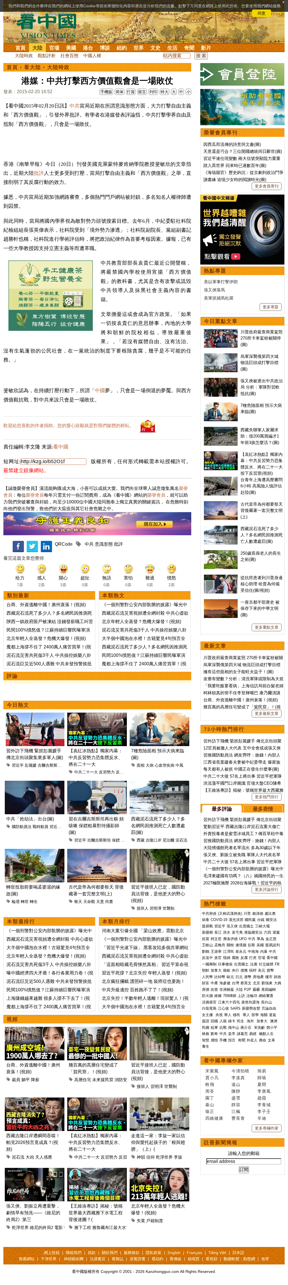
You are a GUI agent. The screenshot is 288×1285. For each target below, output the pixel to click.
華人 (227, 1015)
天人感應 (43, 1157)
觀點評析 (47, 55)
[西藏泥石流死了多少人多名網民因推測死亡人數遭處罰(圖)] (159, 784)
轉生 (34, 901)
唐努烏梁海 (250, 1002)
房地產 (258, 977)
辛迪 (261, 1118)
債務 (244, 970)
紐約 (122, 48)
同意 (262, 13)
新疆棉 (207, 932)
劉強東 (267, 983)
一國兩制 (209, 964)
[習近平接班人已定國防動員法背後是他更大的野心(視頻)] (159, 852)
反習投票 (124, 772)
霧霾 (256, 989)
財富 (205, 983)
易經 (253, 1034)
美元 (261, 970)
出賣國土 (246, 926)
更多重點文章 (266, 627)
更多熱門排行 (266, 797)
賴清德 (257, 913)
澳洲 (273, 1021)
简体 (119, 92)
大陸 (37, 48)
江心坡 (223, 1008)
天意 (100, 901)
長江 (218, 932)
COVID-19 (219, 920)
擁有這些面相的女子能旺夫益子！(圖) (238, 671)
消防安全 (122, 1079)
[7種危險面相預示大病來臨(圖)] (159, 715)
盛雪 (235, 1098)
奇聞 (189, 48)
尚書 (109, 901)
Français (194, 1252)
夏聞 (261, 1084)
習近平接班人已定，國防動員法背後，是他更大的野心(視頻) (158, 894)
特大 (164, 92)
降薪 (35, 1079)
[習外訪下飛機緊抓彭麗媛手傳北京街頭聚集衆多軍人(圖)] (34, 715)
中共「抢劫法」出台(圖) (30, 818)
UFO (243, 939)
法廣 (253, 964)
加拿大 (216, 970)
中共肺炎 (209, 913)
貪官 (218, 958)
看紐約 (157, 1259)
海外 (251, 1021)
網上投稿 (52, 1252)
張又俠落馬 (214, 289)
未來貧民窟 (102, 1079)
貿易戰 (207, 926)
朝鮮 (205, 970)
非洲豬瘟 (226, 989)
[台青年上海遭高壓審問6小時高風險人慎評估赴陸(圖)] (221, 479)
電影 (58, 1227)
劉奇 (214, 1034)
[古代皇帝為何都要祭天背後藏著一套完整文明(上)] (97, 852)
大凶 (30, 1157)
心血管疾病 (164, 765)
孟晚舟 (219, 945)
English (174, 1252)
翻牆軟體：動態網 (239, 1259)
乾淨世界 (164, 1157)
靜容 (235, 1104)
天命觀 (89, 901)
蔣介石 (246, 1027)
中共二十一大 (86, 772)
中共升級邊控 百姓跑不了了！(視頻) (137, 989)
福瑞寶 (193, 1259)
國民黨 (250, 920)
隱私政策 (153, 1252)
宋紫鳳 (212, 1070)
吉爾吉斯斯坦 (49, 765)
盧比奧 (270, 913)
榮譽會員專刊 (221, 132)
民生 (241, 1021)
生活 (172, 48)
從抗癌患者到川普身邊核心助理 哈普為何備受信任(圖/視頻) (261, 584)
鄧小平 (271, 1027)
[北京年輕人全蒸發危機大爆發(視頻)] (159, 1171)
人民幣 (207, 977)
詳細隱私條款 (57, 13)
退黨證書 (137, 1259)
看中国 (50, 25)
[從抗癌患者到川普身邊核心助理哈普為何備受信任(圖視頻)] (221, 577)
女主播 (208, 1015)
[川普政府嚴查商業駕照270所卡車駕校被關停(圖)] (221, 331)
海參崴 (224, 983)
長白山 (266, 1002)
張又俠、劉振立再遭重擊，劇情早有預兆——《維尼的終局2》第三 (33, 1213)
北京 (256, 983)
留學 (255, 1015)
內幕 (263, 951)
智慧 (205, 1040)
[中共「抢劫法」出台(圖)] (34, 784)
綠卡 (231, 1021)
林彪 (205, 1034)
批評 (39, 173)
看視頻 (211, 1259)
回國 (214, 1021)
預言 (232, 1040)
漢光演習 (236, 920)
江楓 (235, 1111)
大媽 (277, 983)
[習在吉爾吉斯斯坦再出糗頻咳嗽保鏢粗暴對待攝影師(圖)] (97, 784)
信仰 (150, 1157)
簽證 (205, 1021)
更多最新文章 (266, 713)
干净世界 (49, 1259)
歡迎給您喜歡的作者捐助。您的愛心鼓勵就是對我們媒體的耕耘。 (68, 425)
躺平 (25, 1079)
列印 (153, 92)
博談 (105, 48)
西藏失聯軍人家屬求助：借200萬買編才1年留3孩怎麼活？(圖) (259, 436)
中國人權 (92, 55)
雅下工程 (82, 1227)
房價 (205, 989)
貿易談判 (273, 945)
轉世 (25, 901)
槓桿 (252, 970)
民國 (205, 1027)
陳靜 (235, 1091)
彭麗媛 (31, 765)
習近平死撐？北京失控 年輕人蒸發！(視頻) (144, 973)
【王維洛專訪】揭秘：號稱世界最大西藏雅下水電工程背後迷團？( (96, 1213)
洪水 (226, 932)
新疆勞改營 (251, 1008)
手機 (223, 1040)
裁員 (16, 1079)
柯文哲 (216, 939)
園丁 (209, 1098)
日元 (239, 977)
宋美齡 (259, 1027)
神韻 (141, 1157)
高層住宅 (82, 1079)
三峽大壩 (262, 926)
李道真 (238, 1077)
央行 (235, 970)
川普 (247, 913)
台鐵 (260, 920)
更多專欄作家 (266, 1128)
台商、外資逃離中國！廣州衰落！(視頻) (46, 604)
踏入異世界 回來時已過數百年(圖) (234, 165)
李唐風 (264, 1091)
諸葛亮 (242, 1034)
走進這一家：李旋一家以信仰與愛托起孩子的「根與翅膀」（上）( (158, 1142)
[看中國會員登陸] (242, 74)
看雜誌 (117, 1259)
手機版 (106, 92)
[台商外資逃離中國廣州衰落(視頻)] (34, 1030)
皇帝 (231, 1034)
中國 (100, 390)
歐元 (230, 977)
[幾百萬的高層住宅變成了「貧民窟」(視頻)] (97, 1030)
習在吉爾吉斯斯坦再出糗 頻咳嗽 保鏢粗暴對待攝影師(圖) (96, 825)
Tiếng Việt (217, 1252)
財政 (277, 977)
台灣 (235, 983)
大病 (150, 765)
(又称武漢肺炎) (230, 913)
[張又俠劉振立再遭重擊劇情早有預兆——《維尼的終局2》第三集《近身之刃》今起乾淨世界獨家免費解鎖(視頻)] (34, 1171)
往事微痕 (225, 964)
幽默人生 (266, 1034)
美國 (71, 48)
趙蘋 (261, 1098)
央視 (219, 1015)
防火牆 (207, 996)
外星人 (252, 1040)
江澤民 (228, 951)
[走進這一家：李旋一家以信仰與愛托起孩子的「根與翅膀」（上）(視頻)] (159, 1100)
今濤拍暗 (240, 1070)
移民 (236, 1015)
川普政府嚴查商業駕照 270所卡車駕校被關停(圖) (261, 338)
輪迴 (16, 901)
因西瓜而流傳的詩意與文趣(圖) (232, 144)
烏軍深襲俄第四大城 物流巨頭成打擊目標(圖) (259, 362)
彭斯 (251, 945)
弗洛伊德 (230, 939)
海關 (263, 1015)
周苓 (209, 1091)
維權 (218, 996)
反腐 (244, 958)
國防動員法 (22, 826)
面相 (141, 765)
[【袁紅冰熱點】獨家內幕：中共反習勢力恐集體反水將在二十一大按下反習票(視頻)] (97, 715)
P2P (247, 989)
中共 (74, 106)
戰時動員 (40, 826)
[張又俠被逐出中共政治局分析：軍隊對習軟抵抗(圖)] (221, 380)
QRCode (64, 544)
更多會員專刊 (266, 186)
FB (277, 964)
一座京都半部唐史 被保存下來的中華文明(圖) (260, 608)
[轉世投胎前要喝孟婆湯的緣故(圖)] (34, 852)
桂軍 (214, 1027)
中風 (179, 765)
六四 (267, 932)
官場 (54, 48)
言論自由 (269, 1008)
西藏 (141, 840)
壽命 (262, 1040)
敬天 (78, 901)
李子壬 (264, 1111)
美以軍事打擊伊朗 (221, 281)
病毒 (205, 920)
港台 (88, 48)
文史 (155, 48)
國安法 (271, 920)
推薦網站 (27, 1259)
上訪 (241, 996)
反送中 (207, 958)
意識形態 (104, 544)
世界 (139, 48)
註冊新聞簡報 (221, 1142)
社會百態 (69, 55)
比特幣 (219, 977)
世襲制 (168, 908)
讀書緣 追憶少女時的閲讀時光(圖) (234, 179)
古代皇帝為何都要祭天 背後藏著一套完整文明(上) (261, 510)
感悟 (214, 1040)
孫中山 (233, 1027)
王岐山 (207, 945)
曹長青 (238, 1118)
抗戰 (223, 1027)
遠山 (235, 1084)
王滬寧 (216, 951)
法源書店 (97, 1259)
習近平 (18, 765)
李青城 (264, 1104)
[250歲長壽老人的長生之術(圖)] (221, 553)
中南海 (253, 951)
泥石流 (181, 840)
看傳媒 (175, 1259)
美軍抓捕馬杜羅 (218, 298)
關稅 (230, 945)
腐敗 (235, 958)
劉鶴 (205, 951)
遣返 (272, 1015)
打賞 (131, 92)
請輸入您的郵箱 (244, 1153)
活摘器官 (209, 1002)
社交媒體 (266, 964)
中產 (214, 983)
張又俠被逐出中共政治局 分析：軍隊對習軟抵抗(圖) (261, 387)
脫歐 (226, 970)
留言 (142, 92)
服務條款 (132, 1252)
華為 (260, 939)
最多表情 (263, 809)
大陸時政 (24, 55)
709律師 (229, 996)
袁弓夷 (237, 932)
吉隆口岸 (153, 840)
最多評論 (222, 809)
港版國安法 (253, 932)
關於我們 (110, 1252)
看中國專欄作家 (223, 1060)
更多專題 (270, 307)
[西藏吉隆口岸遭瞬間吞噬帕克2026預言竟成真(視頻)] (34, 1100)
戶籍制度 (154, 1220)
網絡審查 (266, 996)
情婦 (226, 958)
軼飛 (209, 1084)
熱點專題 (215, 271)
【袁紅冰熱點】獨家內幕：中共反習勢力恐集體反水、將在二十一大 (96, 757)
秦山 (209, 1104)
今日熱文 (18, 705)
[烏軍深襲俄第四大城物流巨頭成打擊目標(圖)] (221, 356)
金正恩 (271, 939)
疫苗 (205, 939)
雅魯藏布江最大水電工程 (115, 1227)
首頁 (20, 48)
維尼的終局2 (41, 1227)
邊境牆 (240, 945)
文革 (271, 1040)
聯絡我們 (74, 1252)
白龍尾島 (209, 1008)
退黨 (276, 932)
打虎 (252, 958)
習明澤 (155, 908)
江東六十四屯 (229, 1002)
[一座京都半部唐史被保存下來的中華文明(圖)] (221, 602)
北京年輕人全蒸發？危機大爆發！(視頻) (46, 638)
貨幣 (270, 970)
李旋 (178, 1157)
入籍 (223, 1021)
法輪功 (251, 996)
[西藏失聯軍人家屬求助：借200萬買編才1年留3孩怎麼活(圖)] (221, 429)
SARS (235, 1008)
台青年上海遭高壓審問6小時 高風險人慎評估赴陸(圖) (261, 486)
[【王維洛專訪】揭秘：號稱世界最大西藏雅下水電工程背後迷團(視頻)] (97, 1171)
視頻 (12, 1019)
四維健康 (214, 1118)
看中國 (60, 447)
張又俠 (232, 926)
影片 (206, 48)
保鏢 (116, 840)
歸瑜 (261, 1077)
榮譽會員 (35, 495)
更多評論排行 (266, 889)
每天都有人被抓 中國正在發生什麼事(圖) (241, 769)
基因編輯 (268, 989)
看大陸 (32, 67)
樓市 (269, 977)
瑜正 (209, 1111)
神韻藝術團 (74, 1259)
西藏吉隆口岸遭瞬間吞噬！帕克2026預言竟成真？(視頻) (33, 1142)
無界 (265, 1259)
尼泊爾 (168, 840)
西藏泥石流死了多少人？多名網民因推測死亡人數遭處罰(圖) (158, 825)
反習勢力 (107, 772)
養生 (205, 1046)
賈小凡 (212, 1077)
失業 (141, 1220)
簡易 (261, 1070)
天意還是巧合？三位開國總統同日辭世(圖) (242, 151)
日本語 (238, 1252)
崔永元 (240, 951)
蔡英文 (245, 983)
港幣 (247, 977)
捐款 (92, 1252)
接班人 (142, 908)
